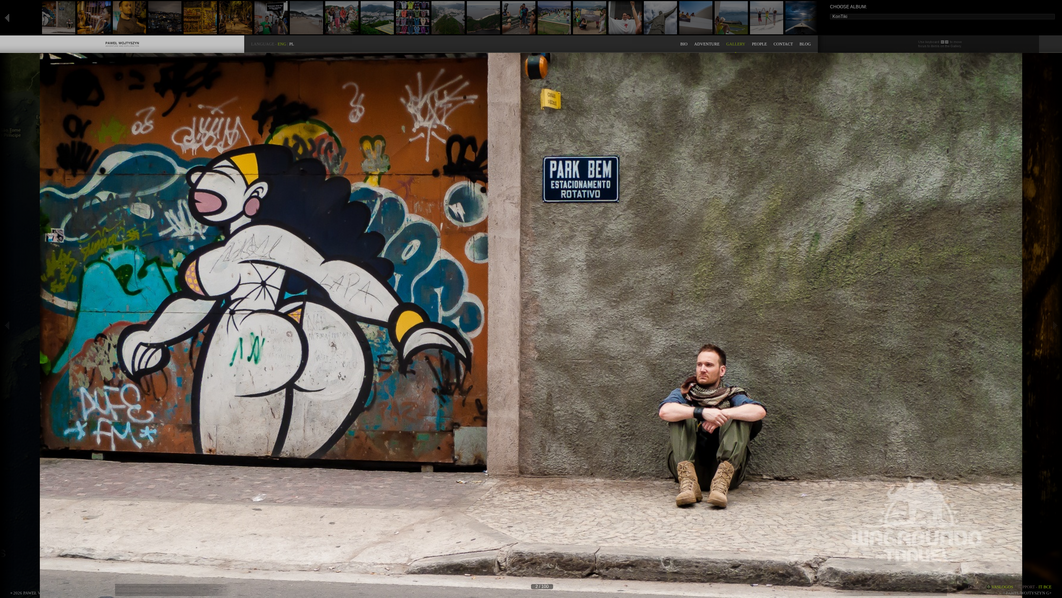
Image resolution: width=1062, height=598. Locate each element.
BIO (684, 44)
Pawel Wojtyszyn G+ (1028, 593)
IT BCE (1044, 587)
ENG (282, 44)
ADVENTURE (707, 44)
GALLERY (735, 44)
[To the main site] (122, 38)
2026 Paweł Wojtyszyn (38, 593)
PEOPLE (759, 44)
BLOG (805, 44)
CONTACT (783, 44)
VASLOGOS (1002, 587)
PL (291, 44)
